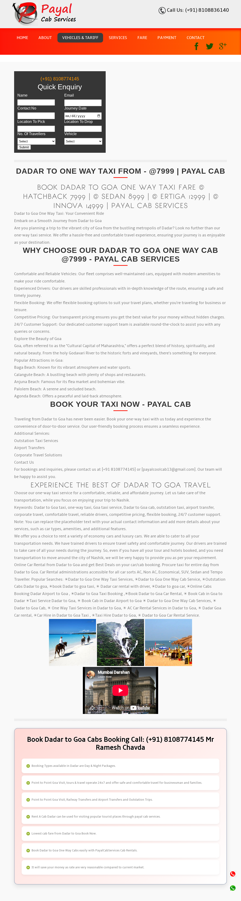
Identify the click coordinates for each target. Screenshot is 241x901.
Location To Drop (78, 122)
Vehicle (70, 134)
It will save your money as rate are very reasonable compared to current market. (88, 867)
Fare (142, 37)
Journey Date (75, 108)
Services (118, 37)
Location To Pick (31, 122)
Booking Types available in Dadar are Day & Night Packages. (74, 766)
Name (22, 95)
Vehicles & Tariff (80, 37)
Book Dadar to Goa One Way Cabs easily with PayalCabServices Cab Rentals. (84, 850)
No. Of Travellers (31, 134)
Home (22, 37)
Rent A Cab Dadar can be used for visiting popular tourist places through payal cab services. (96, 817)
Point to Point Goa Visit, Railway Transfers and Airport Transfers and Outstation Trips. (92, 800)
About (45, 37)
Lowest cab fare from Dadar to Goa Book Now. (64, 833)
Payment (166, 37)
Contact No (26, 108)
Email (69, 95)
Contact (196, 37)
